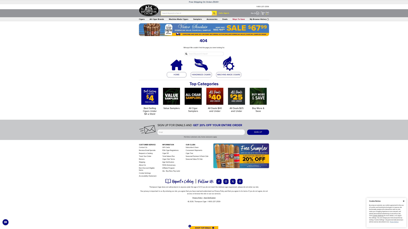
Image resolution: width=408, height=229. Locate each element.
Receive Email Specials (147, 150)
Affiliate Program (168, 168)
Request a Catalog (146, 153)
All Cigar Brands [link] (157, 19)
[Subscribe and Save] (241, 156)
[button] (201, 75)
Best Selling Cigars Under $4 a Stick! (150, 111)
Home (176, 74)
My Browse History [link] (258, 19)
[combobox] (189, 13)
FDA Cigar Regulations (170, 150)
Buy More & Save (258, 110)
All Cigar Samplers (193, 110)
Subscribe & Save (192, 147)
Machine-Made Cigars (228, 74)
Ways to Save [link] (238, 19)
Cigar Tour (189, 153)
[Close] (403, 201)
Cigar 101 (165, 153)
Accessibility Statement (148, 176)
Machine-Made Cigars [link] (178, 19)
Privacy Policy (197, 198)
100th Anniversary (169, 165)
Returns (142, 159)
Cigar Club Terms (168, 159)
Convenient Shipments (194, 150)
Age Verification (168, 162)
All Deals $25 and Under (237, 110)
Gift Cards (166, 147)
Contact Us (143, 147)
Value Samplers (171, 108)
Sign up (258, 132)
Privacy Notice (394, 222)
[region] (386, 212)
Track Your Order (145, 156)
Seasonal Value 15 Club (194, 159)
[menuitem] (141, 19)
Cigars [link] (142, 19)
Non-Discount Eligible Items (147, 169)
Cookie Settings (378, 215)
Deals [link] (224, 19)
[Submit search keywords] (186, 53)
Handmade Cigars (201, 74)
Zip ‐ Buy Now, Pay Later (171, 171)
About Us (142, 165)
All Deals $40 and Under (215, 110)
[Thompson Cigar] (149, 10)
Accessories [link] (212, 19)
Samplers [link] (197, 19)
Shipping (142, 162)
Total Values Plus (168, 156)
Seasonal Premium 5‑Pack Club (197, 156)
